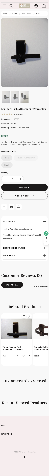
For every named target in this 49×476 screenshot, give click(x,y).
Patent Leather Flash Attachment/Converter (13, 348)
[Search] (11, 6)
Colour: (8, 151)
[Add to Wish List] (24, 316)
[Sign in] (36, 6)
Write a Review (12, 285)
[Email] (11, 207)
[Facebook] (4, 207)
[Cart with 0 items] (44, 6)
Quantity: (5, 172)
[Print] (19, 207)
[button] (6, 97)
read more (36, 144)
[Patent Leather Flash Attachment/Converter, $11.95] (16, 328)
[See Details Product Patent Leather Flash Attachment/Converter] (29, 316)
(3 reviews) (18, 114)
